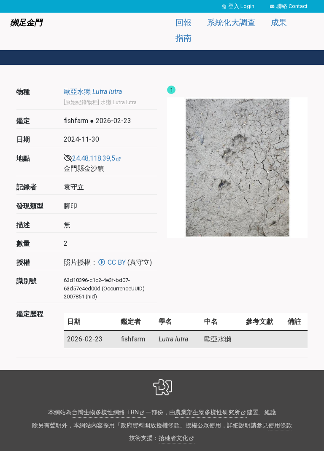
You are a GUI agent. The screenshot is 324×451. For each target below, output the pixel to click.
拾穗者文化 (173, 438)
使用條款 (280, 425)
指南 (184, 38)
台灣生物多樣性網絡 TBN (105, 412)
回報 (184, 22)
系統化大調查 (231, 22)
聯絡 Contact (292, 6)
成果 (279, 22)
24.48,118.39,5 (93, 158)
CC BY (116, 262)
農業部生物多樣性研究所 (207, 412)
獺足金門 (26, 22)
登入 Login (241, 6)
